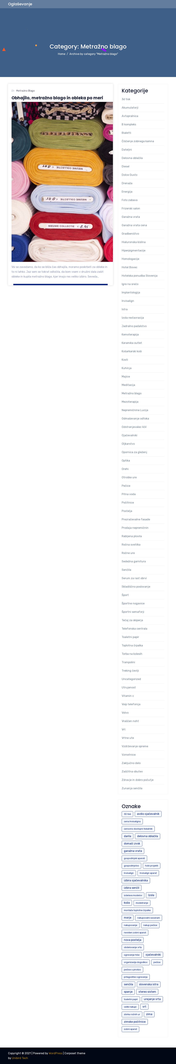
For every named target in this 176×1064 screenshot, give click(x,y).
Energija (127, 191)
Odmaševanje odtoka (135, 418)
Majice (126, 376)
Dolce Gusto (129, 174)
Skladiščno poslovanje (136, 586)
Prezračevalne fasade (136, 519)
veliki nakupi (130, 1007)
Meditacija (128, 385)
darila (127, 836)
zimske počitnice (135, 1021)
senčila (128, 984)
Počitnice (128, 502)
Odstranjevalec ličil (134, 427)
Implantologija (131, 292)
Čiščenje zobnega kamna (138, 141)
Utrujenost (129, 687)
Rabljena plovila (132, 536)
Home (61, 54)
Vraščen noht (130, 721)
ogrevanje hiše (132, 955)
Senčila (126, 569)
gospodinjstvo (131, 865)
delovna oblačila (147, 836)
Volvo (125, 712)
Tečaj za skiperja (132, 620)
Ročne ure (128, 553)
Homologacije (130, 259)
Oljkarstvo (128, 443)
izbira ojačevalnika (136, 880)
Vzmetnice (129, 754)
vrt (144, 1006)
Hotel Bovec (129, 267)
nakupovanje (130, 925)
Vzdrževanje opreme (135, 746)
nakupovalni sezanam (148, 918)
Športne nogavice (133, 603)
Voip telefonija (131, 704)
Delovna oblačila (132, 158)
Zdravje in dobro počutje (137, 780)
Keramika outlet (132, 343)
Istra (125, 309)
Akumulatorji (130, 107)
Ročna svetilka (131, 544)
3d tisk (126, 99)
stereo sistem (147, 991)
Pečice (126, 485)
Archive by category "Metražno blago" (93, 54)
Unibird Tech (20, 1058)
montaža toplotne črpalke (137, 910)
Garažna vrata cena (134, 225)
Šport (125, 595)
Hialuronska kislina (134, 242)
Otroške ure (129, 477)
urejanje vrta (152, 999)
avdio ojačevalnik (148, 813)
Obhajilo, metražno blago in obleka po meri (57, 98)
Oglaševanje (20, 4)
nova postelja (132, 940)
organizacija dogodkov (135, 962)
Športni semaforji (133, 611)
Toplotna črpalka (132, 645)
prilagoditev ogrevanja (135, 977)
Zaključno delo (131, 763)
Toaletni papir (130, 637)
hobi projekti (151, 865)
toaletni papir (131, 999)
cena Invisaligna (132, 821)
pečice (157, 962)
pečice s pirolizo (132, 969)
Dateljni (127, 149)
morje (127, 917)
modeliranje (142, 903)
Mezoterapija (130, 401)
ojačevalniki (153, 954)
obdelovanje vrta (133, 947)
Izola (151, 895)
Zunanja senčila (132, 788)
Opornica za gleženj (134, 452)
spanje (128, 991)
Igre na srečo (130, 284)
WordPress (55, 1053)
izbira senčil (131, 887)
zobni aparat (130, 1029)
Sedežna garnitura (134, 561)
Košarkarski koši (132, 351)
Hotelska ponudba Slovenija (139, 275)
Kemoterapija (130, 334)
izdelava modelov (133, 895)
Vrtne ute (128, 738)
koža (127, 902)
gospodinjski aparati (134, 858)
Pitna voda (129, 494)
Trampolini (128, 662)
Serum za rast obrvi (134, 578)
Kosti (125, 359)
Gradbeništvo (130, 233)
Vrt (123, 729)
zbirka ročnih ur (132, 1014)
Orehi (125, 469)
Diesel (125, 166)
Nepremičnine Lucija (135, 410)
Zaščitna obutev (132, 771)
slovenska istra (148, 984)
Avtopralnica (130, 116)
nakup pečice (150, 925)
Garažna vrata (131, 216)
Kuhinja (126, 368)
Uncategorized (131, 679)
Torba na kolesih (132, 653)
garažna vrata (133, 851)
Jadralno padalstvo (134, 326)
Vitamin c (128, 695)
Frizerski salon (131, 208)
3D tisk (127, 814)
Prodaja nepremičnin (135, 527)
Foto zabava (130, 200)
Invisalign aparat (148, 873)
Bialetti (126, 132)
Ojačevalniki (129, 435)
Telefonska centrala (134, 628)
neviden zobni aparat (135, 932)
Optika (126, 460)
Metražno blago (25, 90)
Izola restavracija (133, 317)
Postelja (127, 511)
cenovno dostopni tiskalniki (138, 828)
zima (149, 1014)
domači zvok (132, 843)
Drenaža (127, 183)
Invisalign (128, 301)
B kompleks (129, 124)
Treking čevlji (130, 670)
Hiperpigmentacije (133, 250)
